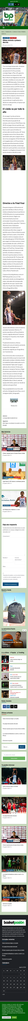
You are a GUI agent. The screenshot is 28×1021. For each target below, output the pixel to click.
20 (14, 984)
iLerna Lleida (6, 38)
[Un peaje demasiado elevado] (5, 667)
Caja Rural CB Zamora (8, 477)
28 (17, 987)
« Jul (3, 994)
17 (4, 984)
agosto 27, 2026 (6, 878)
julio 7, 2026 (6, 646)
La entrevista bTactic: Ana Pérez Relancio (12, 643)
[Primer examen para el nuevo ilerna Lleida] (14, 442)
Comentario (6, 536)
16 (24, 981)
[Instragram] (12, 4)
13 (14, 981)
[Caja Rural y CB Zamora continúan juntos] (14, 471)
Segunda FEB (13, 695)
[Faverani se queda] (5, 694)
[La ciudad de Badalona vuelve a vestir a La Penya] (5, 685)
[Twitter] (15, 4)
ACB (4, 449)
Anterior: (10, 417)
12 (10, 981)
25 (7, 987)
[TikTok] (18, 4)
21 (17, 984)
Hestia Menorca (6, 505)
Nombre (5, 557)
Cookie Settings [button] (6, 1017)
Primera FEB (13, 38)
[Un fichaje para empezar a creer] (14, 499)
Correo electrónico (18, 558)
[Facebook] (9, 4)
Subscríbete (14, 758)
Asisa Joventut (15, 683)
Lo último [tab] (6, 652)
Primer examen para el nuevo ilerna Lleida (14, 453)
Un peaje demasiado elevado (10, 723)
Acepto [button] (14, 1017)
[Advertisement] (14, 186)
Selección (12, 657)
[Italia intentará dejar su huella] (5, 659)
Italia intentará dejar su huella (11, 718)
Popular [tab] (13, 652)
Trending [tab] (21, 652)
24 (4, 987)
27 (14, 987)
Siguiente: (14, 423)
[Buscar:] (11, 747)
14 (17, 981)
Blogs (11, 666)
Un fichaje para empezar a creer (11, 509)
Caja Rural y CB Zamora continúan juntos (14, 481)
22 (20, 984)
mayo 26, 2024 (7, 45)
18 (7, 984)
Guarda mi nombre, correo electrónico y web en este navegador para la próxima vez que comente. (13, 577)
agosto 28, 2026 (6, 455)
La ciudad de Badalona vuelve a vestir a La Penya (16, 686)
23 (24, 984)
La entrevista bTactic (7, 640)
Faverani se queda (14, 697)
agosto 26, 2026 (6, 483)
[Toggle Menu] (4, 27)
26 (10, 987)
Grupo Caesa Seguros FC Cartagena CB (15, 693)
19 (10, 984)
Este (11, 691)
